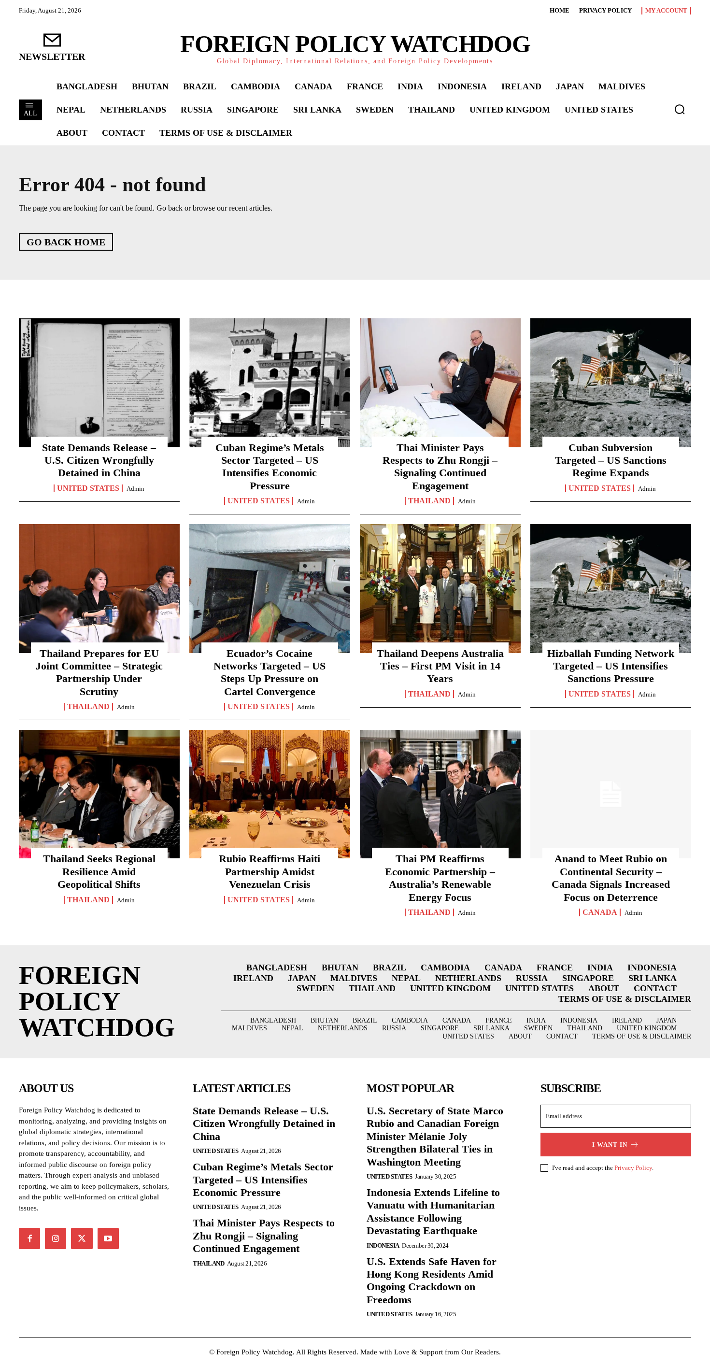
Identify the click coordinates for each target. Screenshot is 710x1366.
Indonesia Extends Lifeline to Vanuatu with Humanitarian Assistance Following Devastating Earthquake (433, 1211)
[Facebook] (29, 1238)
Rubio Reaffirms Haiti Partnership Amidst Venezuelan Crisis (269, 871)
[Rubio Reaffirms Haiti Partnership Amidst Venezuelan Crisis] (269, 794)
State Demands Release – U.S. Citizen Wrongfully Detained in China (99, 460)
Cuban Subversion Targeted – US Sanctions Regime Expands (611, 460)
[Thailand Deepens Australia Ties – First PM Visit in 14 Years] (440, 588)
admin (135, 488)
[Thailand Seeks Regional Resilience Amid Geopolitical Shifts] (99, 794)
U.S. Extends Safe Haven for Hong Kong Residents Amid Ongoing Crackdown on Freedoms (432, 1280)
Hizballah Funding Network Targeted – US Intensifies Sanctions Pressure (610, 666)
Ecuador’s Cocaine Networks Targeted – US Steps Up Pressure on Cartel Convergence (269, 672)
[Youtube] (108, 1238)
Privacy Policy (633, 1167)
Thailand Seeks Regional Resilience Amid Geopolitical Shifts (99, 871)
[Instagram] (55, 1238)
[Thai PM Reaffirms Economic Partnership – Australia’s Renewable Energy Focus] (440, 794)
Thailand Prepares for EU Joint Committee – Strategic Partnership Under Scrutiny (99, 672)
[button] (679, 109)
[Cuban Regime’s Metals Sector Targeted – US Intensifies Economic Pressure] (269, 382)
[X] (81, 1238)
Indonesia (383, 1245)
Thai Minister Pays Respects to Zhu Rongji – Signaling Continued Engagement (440, 466)
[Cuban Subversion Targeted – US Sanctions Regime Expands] (610, 382)
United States (88, 488)
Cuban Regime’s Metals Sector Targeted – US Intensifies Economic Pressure (269, 466)
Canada (599, 912)
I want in (609, 1144)
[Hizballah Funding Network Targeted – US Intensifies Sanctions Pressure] (610, 588)
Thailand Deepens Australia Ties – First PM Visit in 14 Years (440, 666)
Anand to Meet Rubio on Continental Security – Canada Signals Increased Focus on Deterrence (611, 878)
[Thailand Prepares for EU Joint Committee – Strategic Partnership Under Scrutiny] (99, 588)
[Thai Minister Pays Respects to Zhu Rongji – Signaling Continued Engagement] (440, 382)
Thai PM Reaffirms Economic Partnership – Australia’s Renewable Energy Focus (440, 878)
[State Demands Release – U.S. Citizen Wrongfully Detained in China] (99, 382)
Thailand (429, 501)
